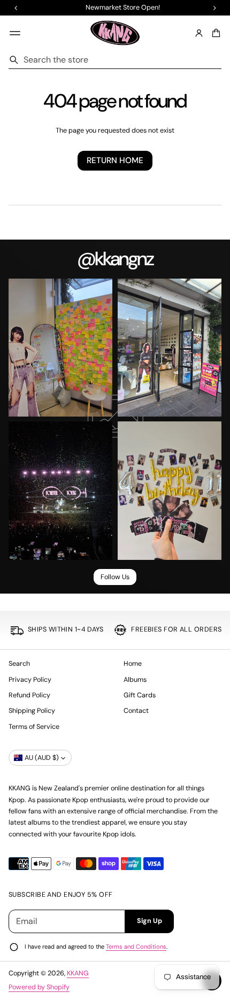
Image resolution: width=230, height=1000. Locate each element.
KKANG (78, 973)
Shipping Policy (32, 710)
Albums (135, 679)
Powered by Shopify (39, 987)
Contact (136, 710)
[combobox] (115, 59)
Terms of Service (34, 726)
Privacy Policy (30, 679)
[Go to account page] (199, 33)
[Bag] (214, 33)
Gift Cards (140, 695)
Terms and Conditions (136, 946)
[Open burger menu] (15, 33)
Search (19, 663)
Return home (115, 160)
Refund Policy (29, 695)
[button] (214, 33)
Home (133, 663)
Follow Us (115, 577)
